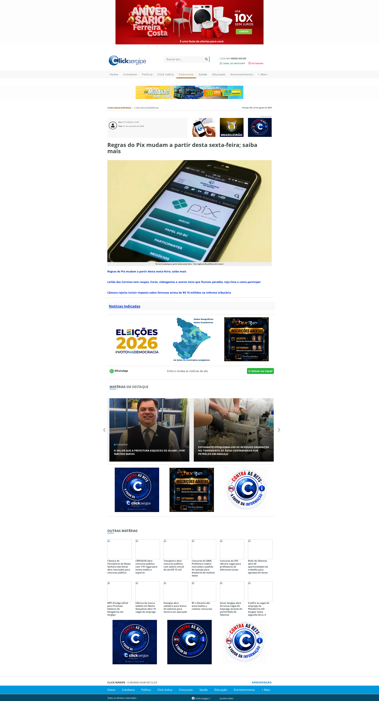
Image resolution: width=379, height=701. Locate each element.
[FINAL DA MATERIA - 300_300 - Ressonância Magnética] (246, 339)
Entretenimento (242, 74)
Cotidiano (130, 74)
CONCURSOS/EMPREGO (119, 107)
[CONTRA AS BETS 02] (246, 489)
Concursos (186, 74)
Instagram (257, 63)
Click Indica (166, 74)
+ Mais (262, 74)
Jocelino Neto (226, 698)
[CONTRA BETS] (189, 642)
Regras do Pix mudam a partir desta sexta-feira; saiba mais (146, 271)
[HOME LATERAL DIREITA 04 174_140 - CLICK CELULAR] (203, 127)
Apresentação (262, 682)
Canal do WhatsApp (233, 63)
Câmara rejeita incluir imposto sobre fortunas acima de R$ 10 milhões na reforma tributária (169, 292)
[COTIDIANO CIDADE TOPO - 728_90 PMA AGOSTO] (189, 92)
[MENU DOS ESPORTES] (232, 127)
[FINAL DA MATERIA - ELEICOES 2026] (137, 339)
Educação (218, 74)
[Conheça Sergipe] (192, 339)
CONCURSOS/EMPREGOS (146, 107)
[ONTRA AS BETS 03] (137, 489)
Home (114, 74)
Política (147, 74)
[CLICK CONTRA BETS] (260, 127)
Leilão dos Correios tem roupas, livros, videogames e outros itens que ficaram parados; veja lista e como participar (184, 282)
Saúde (203, 74)
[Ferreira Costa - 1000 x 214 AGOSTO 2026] (189, 22)
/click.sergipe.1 (203, 698)
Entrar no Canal (261, 371)
